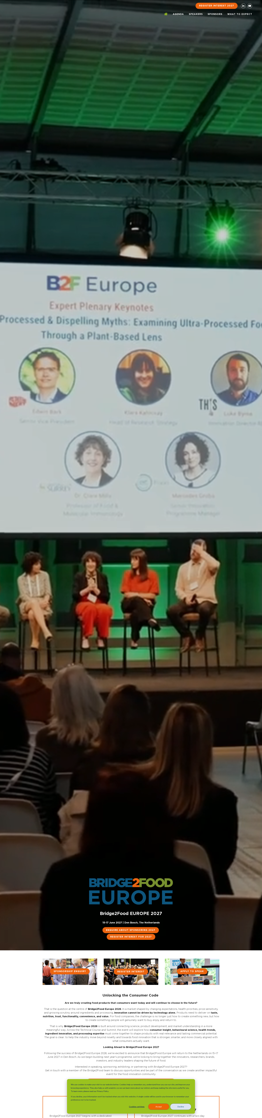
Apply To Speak (192, 971)
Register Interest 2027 (216, 6)
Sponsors (215, 14)
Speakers (196, 14)
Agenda (178, 14)
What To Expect (239, 14)
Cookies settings (137, 1106)
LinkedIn (243, 5)
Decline (181, 1106)
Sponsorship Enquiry (70, 971)
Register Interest (131, 972)
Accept (159, 1106)
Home (166, 14)
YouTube (249, 5)
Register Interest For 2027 (131, 937)
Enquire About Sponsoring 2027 (130, 930)
